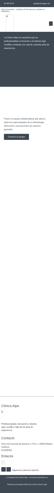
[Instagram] (3, 469)
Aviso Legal (43, 484)
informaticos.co (42, 477)
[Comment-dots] (8, 469)
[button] (51, 23)
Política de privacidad (15, 484)
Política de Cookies (30, 484)
